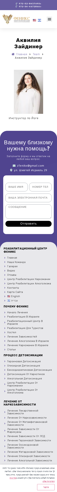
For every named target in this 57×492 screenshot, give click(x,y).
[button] (49, 19)
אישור (46, 487)
